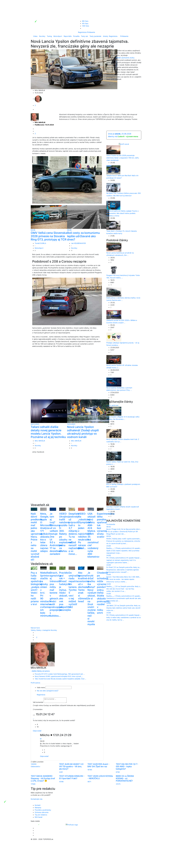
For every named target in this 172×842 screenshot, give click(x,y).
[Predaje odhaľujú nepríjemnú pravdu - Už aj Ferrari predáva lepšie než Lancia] (113, 337)
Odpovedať (37, 731)
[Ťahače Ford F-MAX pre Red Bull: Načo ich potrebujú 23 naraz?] (113, 170)
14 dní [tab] (116, 405)
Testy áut (84, 36)
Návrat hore (35, 628)
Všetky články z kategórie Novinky (44, 630)
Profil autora (35, 683)
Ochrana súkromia (41, 812)
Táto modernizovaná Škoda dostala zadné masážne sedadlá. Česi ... (60, 679)
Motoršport (57, 36)
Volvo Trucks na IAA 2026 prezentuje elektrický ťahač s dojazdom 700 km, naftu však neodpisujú (122, 157)
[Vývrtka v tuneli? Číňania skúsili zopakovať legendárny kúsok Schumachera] (113, 501)
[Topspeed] (43, 824)
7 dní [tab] (112, 405)
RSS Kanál (38, 817)
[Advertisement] (67, 481)
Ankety (105, 36)
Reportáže (68, 36)
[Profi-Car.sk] (124, 144)
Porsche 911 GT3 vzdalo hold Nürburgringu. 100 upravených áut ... (60, 674)
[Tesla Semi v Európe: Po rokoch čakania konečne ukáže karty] (113, 225)
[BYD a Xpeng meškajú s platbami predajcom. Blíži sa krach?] (113, 478)
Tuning (49, 36)
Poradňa (76, 36)
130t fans (85, 26)
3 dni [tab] (108, 405)
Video (35, 36)
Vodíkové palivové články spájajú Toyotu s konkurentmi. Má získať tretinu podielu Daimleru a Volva (122, 213)
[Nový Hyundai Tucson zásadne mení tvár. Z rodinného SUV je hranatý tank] (113, 433)
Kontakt (38, 805)
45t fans (85, 23)
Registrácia (82, 32)
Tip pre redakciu (41, 815)
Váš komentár (38, 702)
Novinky (42, 36)
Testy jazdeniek (95, 36)
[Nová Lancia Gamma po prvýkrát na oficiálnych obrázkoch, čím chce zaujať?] (113, 247)
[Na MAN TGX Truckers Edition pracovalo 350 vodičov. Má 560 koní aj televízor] (113, 187)
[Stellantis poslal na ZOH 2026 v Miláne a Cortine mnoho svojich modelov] (113, 314)
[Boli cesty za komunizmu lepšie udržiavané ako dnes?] (88, 217)
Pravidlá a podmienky (43, 810)
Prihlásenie (91, 32)
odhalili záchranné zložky (124, 58)
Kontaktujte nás (36, 799)
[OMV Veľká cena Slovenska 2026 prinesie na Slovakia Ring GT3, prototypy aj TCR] (52, 217)
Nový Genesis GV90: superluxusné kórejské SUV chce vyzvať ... (59, 676)
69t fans (85, 21)
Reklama (38, 808)
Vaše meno (41, 687)
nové (108, 524)
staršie (112, 524)
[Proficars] (72, 824)
